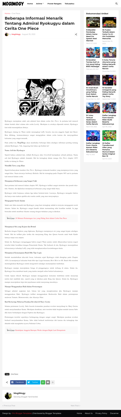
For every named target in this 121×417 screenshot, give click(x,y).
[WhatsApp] (43, 382)
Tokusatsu (69, 3)
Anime (39, 3)
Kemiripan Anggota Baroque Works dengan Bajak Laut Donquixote (40, 330)
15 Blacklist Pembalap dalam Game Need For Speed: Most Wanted (91, 35)
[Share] (76, 34)
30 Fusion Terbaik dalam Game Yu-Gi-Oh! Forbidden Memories (108, 34)
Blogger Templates (53, 413)
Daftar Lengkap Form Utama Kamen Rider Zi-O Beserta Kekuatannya (93, 147)
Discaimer (114, 413)
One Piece (16, 14)
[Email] (48, 382)
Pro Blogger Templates (22, 413)
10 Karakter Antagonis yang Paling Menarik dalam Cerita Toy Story (109, 92)
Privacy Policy (101, 413)
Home (30, 3)
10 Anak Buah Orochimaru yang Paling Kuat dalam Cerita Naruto (92, 92)
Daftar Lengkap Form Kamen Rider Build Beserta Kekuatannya (109, 119)
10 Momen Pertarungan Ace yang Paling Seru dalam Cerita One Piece (41, 218)
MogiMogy (19, 393)
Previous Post (9, 406)
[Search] (117, 4)
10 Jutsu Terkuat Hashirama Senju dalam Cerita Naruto (92, 119)
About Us (89, 413)
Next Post (75, 406)
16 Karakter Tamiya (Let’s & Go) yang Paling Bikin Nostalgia (93, 63)
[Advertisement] (41, 60)
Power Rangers (54, 3)
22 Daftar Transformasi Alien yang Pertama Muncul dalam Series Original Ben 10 (108, 149)
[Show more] (53, 382)
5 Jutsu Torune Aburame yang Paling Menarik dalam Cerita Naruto (108, 64)
